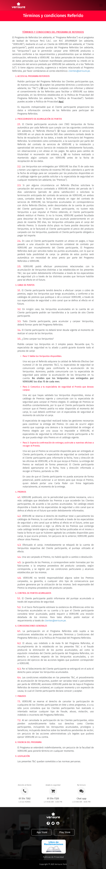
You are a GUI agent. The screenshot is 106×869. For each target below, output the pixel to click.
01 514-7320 (53, 798)
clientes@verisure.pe (79, 71)
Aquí (61, 101)
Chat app (81, 798)
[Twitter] (53, 823)
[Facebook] (48, 823)
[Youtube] (57, 823)
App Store (42, 832)
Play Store (64, 832)
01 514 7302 (25, 798)
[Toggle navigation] (102, 5)
